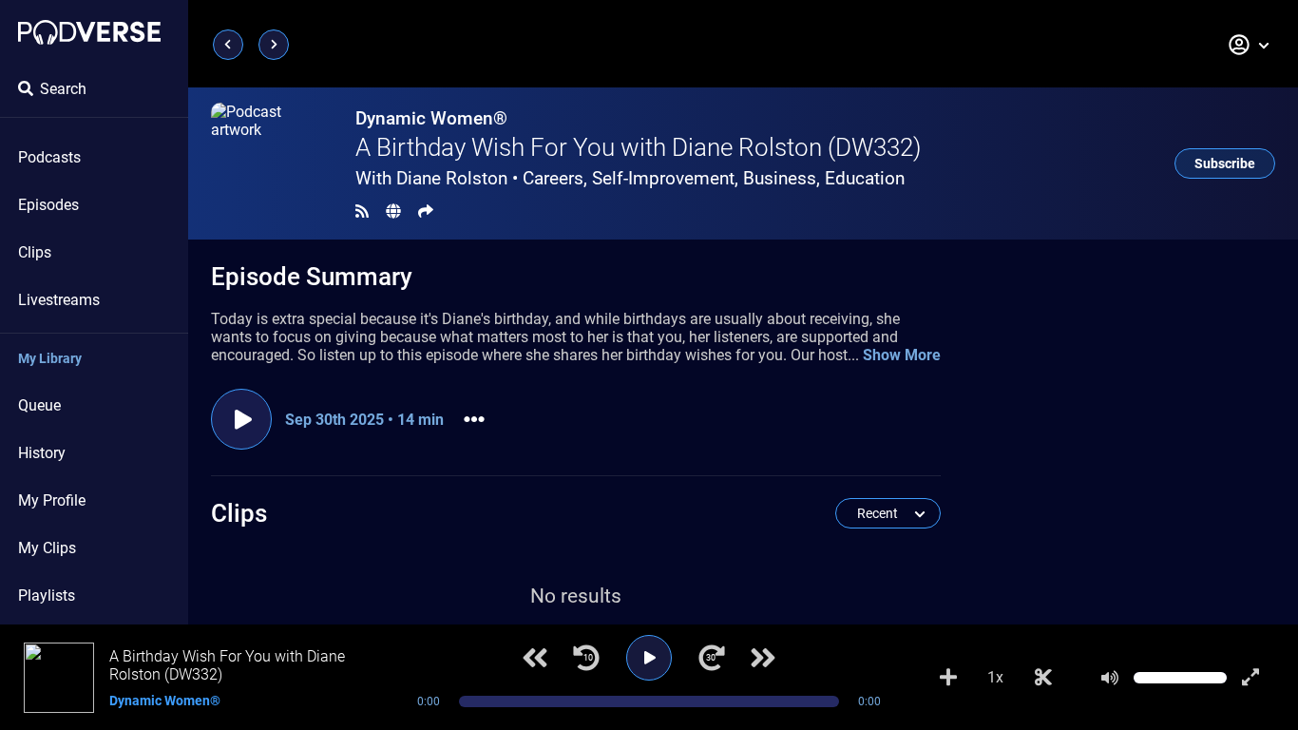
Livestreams (59, 300)
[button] (1249, 44)
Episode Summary (311, 276)
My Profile (52, 500)
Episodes (48, 205)
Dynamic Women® (431, 118)
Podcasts (49, 157)
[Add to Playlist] (948, 678)
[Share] (425, 211)
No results (575, 596)
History (42, 453)
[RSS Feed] (362, 211)
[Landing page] (89, 32)
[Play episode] (241, 419)
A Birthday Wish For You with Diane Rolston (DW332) (638, 147)
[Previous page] (228, 44)
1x (995, 677)
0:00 (428, 701)
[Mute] (1110, 678)
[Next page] (273, 44)
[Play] (649, 658)
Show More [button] (902, 355)
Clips (34, 252)
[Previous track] (535, 658)
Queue (39, 405)
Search (63, 89)
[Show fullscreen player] (1250, 678)
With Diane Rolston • (630, 178)
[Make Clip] (1043, 678)
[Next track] (763, 658)
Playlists (46, 595)
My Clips (47, 548)
